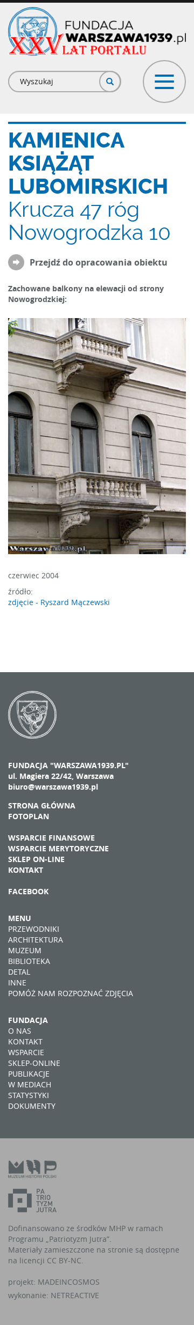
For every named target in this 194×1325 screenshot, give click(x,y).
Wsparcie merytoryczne (58, 848)
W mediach (29, 1084)
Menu (19, 918)
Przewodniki (33, 929)
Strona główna (41, 805)
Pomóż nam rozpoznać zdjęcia (70, 993)
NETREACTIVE (75, 1295)
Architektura (35, 939)
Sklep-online (34, 1063)
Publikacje (29, 1074)
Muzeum (24, 950)
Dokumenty (32, 1106)
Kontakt (25, 870)
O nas (19, 1031)
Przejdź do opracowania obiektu (99, 263)
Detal (19, 972)
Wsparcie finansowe (51, 838)
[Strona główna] (97, 31)
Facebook (28, 891)
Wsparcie (26, 1052)
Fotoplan (28, 816)
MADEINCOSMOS (69, 1282)
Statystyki (28, 1095)
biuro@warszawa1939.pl (53, 787)
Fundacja (28, 1020)
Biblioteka (29, 961)
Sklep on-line (36, 859)
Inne (17, 982)
